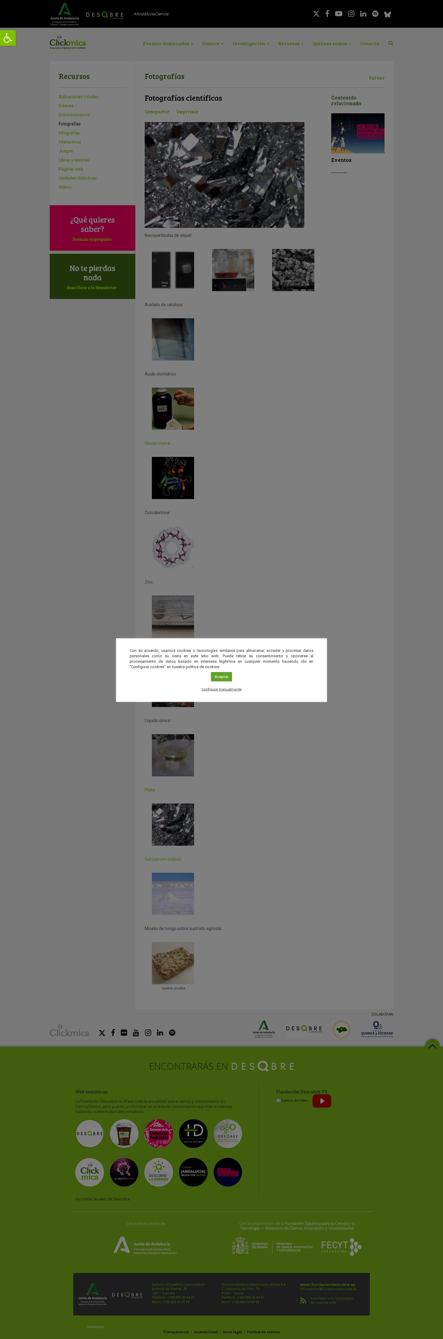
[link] (8, 38)
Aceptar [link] (221, 676)
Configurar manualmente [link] (222, 689)
